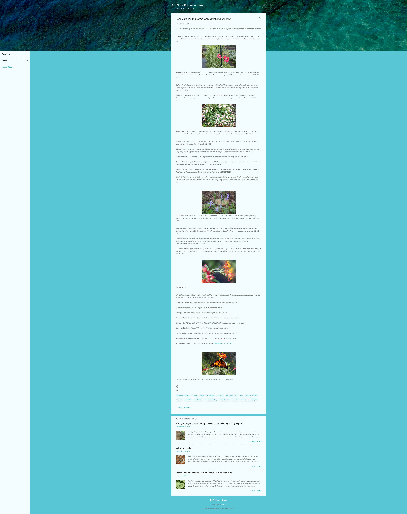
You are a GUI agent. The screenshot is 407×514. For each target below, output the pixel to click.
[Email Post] (177, 391)
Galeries (223, 504)
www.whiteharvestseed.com (223, 343)
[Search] (264, 6)
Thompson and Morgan (249, 400)
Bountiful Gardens (183, 395)
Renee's (179, 400)
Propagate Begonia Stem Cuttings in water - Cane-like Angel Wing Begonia (209, 424)
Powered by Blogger (220, 500)
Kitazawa (229, 395)
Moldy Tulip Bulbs (184, 448)
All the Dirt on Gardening (190, 5)
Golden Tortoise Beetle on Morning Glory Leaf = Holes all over (204, 473)
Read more (256, 442)
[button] (260, 18)
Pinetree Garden (251, 395)
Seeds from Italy (211, 400)
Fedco (202, 395)
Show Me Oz (224, 400)
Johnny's (220, 395)
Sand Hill (188, 400)
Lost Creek (239, 395)
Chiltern (194, 395)
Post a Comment (184, 408)
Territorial (235, 400)
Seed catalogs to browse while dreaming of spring (203, 18)
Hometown (210, 395)
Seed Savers (198, 400)
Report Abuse (7, 67)
